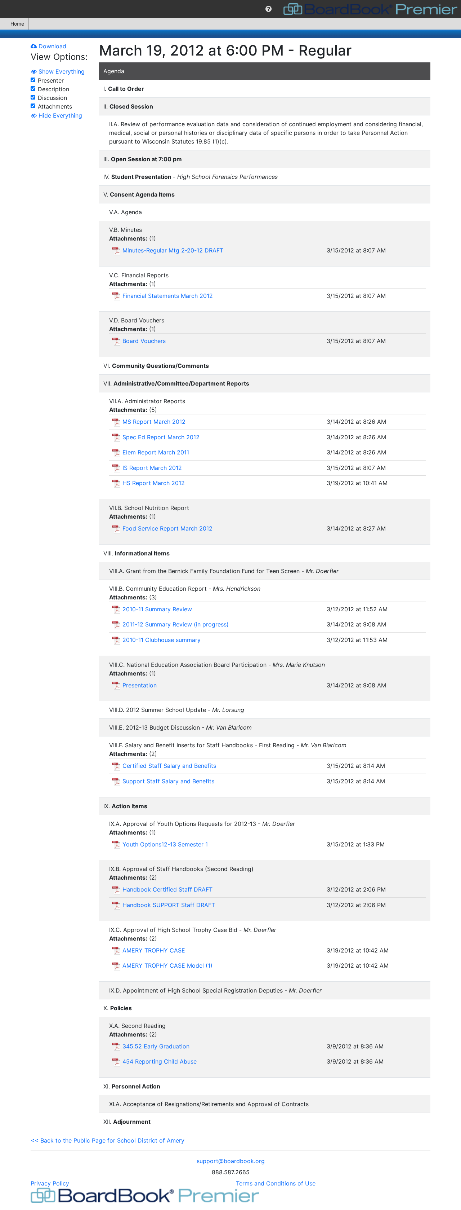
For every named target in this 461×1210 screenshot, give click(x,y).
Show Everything (61, 71)
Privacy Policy (50, 1183)
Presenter (51, 80)
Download (51, 46)
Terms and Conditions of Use (275, 1183)
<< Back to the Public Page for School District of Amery (107, 1140)
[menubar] (230, 9)
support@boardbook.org (231, 1161)
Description (53, 89)
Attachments (55, 106)
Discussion (52, 97)
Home (17, 24)
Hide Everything (59, 115)
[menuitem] (268, 9)
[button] (268, 9)
